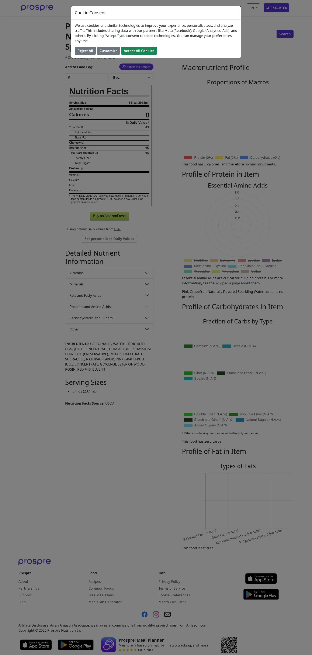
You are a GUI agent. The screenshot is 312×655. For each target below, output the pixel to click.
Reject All (85, 50)
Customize (108, 50)
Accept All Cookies (139, 50)
